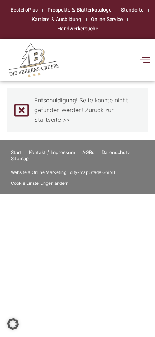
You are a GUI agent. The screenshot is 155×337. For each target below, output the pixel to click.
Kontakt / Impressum (52, 152)
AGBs (88, 152)
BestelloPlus (24, 10)
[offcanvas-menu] (145, 60)
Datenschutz (116, 152)
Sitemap (20, 158)
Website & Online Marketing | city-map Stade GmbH (63, 172)
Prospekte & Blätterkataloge (79, 10)
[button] (13, 324)
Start (16, 152)
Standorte (132, 10)
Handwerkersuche (77, 29)
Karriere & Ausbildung (56, 19)
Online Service (106, 19)
